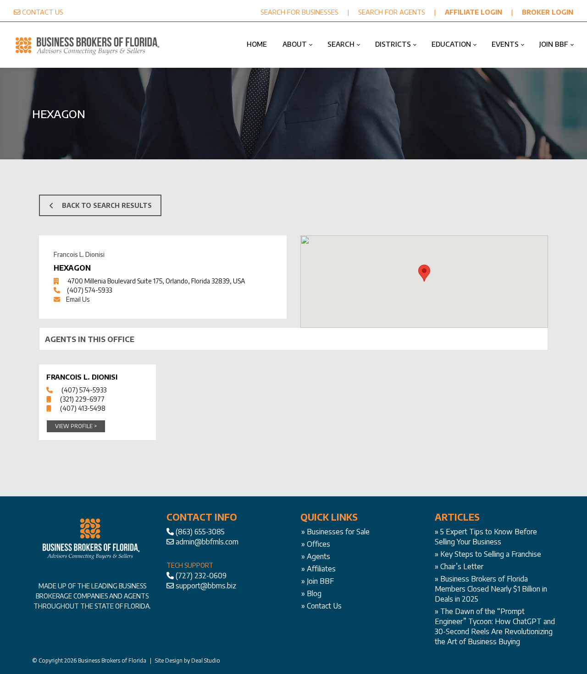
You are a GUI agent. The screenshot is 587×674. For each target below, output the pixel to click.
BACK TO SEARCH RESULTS (107, 205)
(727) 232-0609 (201, 575)
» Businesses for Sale (335, 531)
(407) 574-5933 (89, 290)
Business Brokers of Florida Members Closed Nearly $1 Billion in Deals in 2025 (491, 588)
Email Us (77, 299)
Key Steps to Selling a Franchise (490, 554)
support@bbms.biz (206, 585)
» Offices (315, 544)
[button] (424, 273)
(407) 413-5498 (82, 408)
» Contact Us (321, 605)
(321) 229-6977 (82, 399)
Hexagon (72, 267)
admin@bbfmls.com (207, 541)
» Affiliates (318, 568)
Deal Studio (205, 660)
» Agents (315, 556)
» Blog (311, 593)
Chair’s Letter (461, 566)
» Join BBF (317, 581)
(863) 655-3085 (200, 531)
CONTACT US (42, 12)
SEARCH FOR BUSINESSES (299, 12)
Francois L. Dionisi (81, 377)
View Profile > (76, 426)
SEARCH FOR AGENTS (391, 12)
